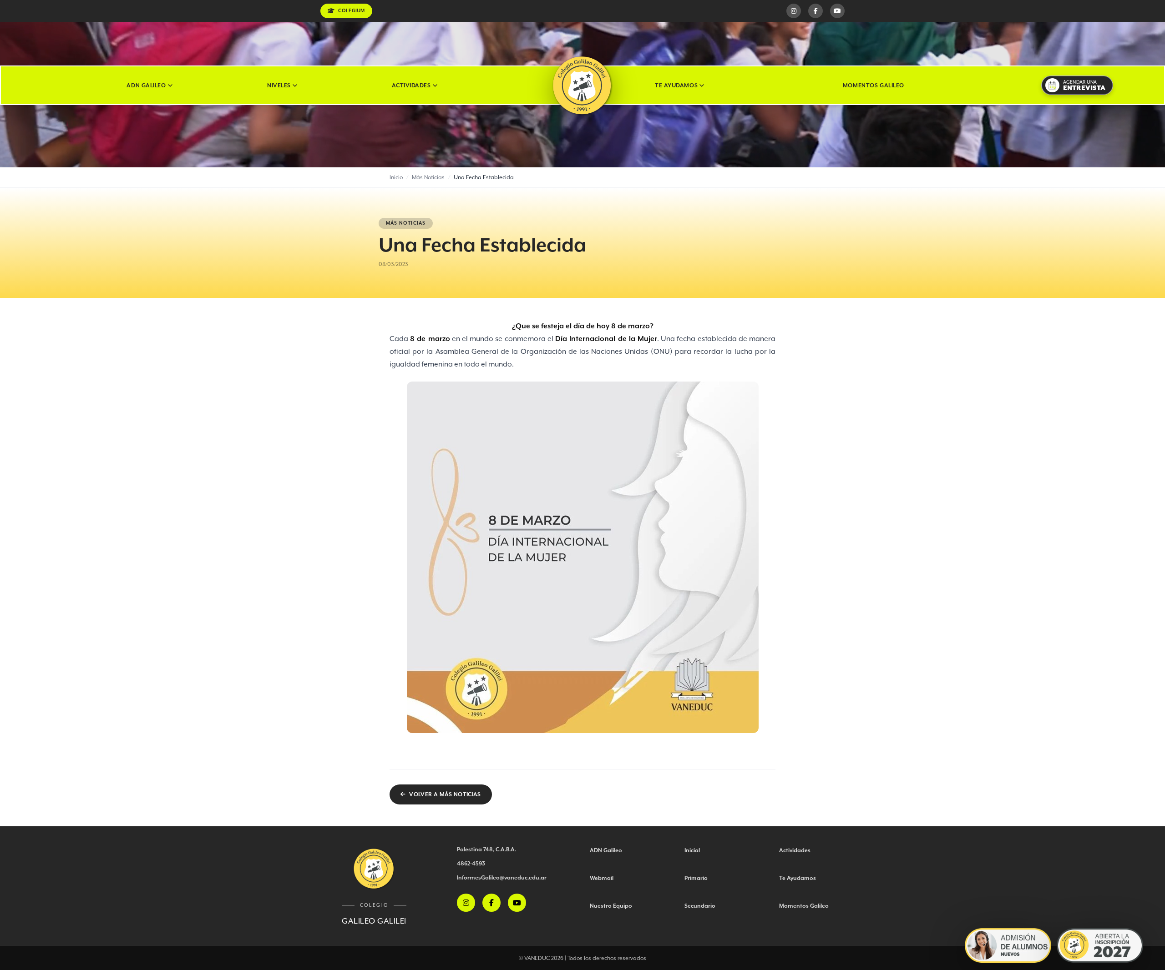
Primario (696, 878)
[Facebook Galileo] (815, 11)
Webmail (601, 878)
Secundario (699, 905)
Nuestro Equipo (611, 905)
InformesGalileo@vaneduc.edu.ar (502, 877)
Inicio (396, 177)
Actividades (411, 85)
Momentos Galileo (873, 85)
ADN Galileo (146, 85)
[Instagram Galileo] (793, 11)
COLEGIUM (351, 11)
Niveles (279, 85)
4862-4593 (471, 863)
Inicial (692, 850)
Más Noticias (428, 177)
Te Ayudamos (676, 85)
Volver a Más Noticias (445, 794)
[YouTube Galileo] (837, 11)
